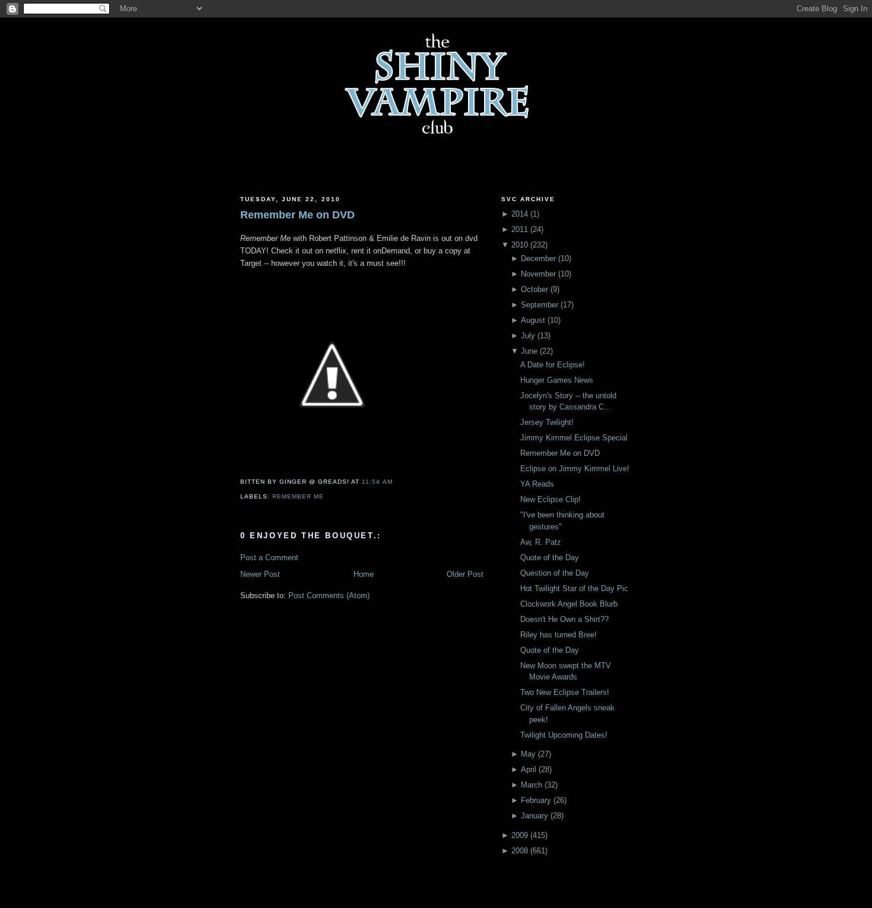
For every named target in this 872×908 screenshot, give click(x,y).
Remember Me (298, 496)
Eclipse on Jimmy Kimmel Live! (574, 468)
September (539, 304)
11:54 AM (377, 481)
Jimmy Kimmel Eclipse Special (574, 437)
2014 (519, 213)
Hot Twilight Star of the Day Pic (574, 588)
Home (364, 574)
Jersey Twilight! (547, 422)
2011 (519, 229)
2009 (519, 835)
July (528, 335)
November (538, 273)
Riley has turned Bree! (558, 634)
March (531, 784)
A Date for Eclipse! (552, 364)
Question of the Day (554, 573)
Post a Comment (269, 557)
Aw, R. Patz (540, 542)
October (534, 289)
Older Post (465, 574)
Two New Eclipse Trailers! (564, 692)
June (529, 351)
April (528, 769)
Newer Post (260, 574)
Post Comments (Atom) (329, 595)
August (533, 320)
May (528, 754)
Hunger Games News (556, 380)
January (534, 815)
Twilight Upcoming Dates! (563, 735)
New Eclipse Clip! (550, 499)
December (538, 258)
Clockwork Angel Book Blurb (569, 603)
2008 (519, 850)
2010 (519, 244)
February (536, 800)
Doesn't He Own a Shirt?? (564, 619)
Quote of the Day (549, 557)
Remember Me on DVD (297, 215)
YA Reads (537, 484)
